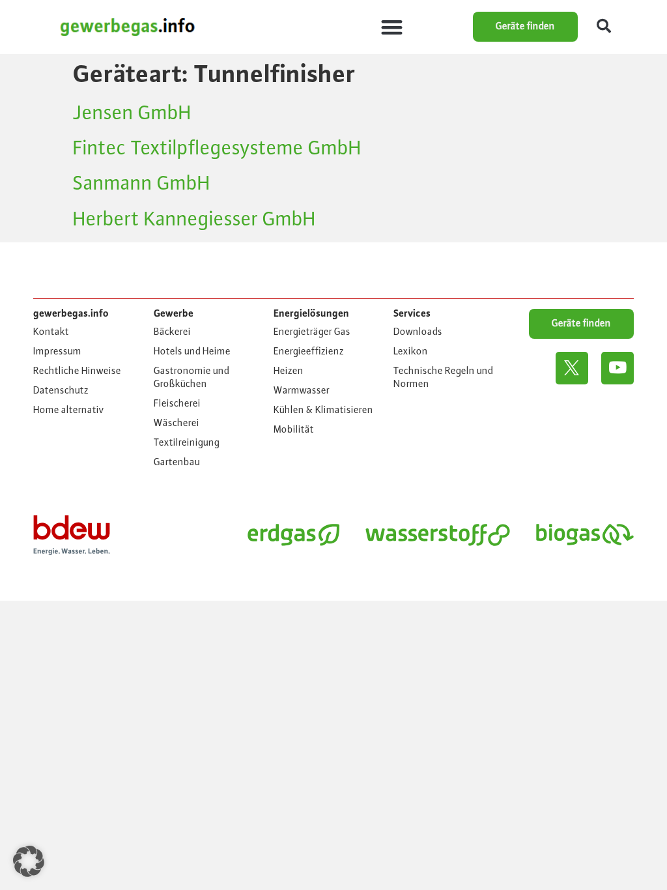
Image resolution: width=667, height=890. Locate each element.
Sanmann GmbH (141, 183)
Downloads (417, 332)
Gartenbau (177, 462)
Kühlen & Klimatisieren (323, 410)
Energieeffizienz (309, 352)
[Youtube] (617, 368)
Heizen (289, 371)
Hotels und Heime (192, 352)
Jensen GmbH (132, 113)
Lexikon (410, 352)
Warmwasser (302, 391)
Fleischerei (177, 404)
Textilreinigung (187, 443)
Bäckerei (172, 332)
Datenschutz (61, 391)
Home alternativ (68, 410)
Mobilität (294, 430)
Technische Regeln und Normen (443, 378)
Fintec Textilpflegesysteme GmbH (217, 148)
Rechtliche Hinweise (77, 371)
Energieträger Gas (312, 332)
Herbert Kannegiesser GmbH (194, 219)
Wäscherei (176, 423)
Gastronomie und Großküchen (191, 378)
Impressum (57, 352)
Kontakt (51, 332)
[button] (392, 27)
